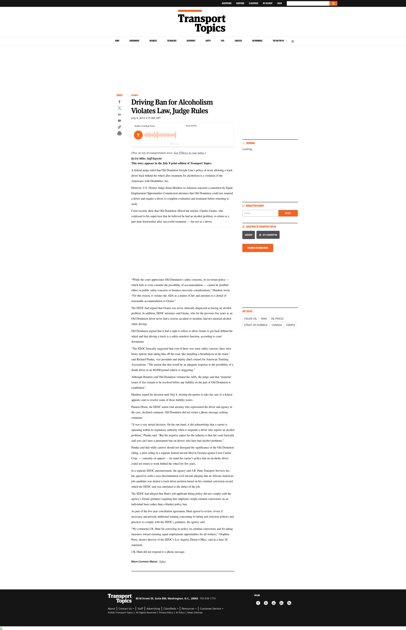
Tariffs (290, 325)
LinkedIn (281, 603)
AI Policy (180, 612)
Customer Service (211, 608)
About (111, 608)
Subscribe (240, 3)
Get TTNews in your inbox (189, 153)
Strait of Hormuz (256, 325)
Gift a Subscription (270, 234)
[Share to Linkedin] (119, 115)
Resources (188, 608)
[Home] (203, 22)
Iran (264, 318)
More (292, 41)
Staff (140, 608)
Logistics (238, 40)
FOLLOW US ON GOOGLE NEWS (257, 247)
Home (117, 40)
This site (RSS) (289, 603)
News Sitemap (195, 612)
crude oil (250, 318)
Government (134, 40)
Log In (279, 3)
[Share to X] (119, 108)
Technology (172, 40)
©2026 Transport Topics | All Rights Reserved (132, 612)
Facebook (258, 603)
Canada (277, 325)
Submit (288, 213)
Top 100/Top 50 (278, 40)
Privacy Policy (166, 612)
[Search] (333, 3)
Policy (162, 561)
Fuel (222, 40)
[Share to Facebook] (119, 102)
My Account (267, 3)
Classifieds (253, 3)
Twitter (266, 603)
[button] (119, 127)
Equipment (191, 40)
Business (153, 40)
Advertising (226, 3)
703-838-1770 (208, 598)
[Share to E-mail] (119, 121)
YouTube (274, 603)
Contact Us (125, 608)
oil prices (277, 318)
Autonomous (257, 40)
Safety (208, 40)
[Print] (119, 134)
